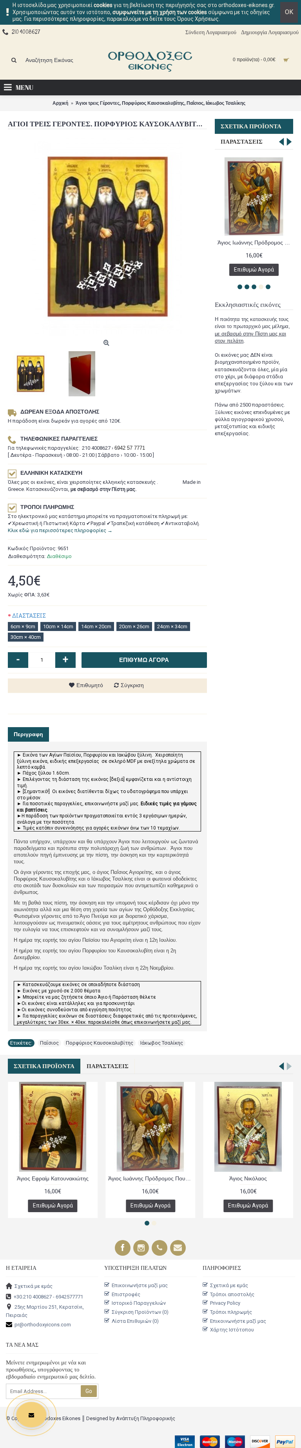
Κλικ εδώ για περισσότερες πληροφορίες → (60, 530)
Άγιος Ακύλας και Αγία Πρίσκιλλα (52, 1178)
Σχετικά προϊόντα (251, 126)
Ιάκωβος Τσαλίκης (161, 1043)
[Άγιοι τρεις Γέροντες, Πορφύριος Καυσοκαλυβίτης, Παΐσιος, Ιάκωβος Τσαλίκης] (107, 236)
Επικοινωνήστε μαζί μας (140, 1285)
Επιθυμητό (89, 685)
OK (289, 12)
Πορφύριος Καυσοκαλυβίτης (99, 1043)
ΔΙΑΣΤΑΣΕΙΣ (29, 615)
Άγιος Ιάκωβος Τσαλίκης (150, 1178)
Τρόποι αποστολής (232, 1294)
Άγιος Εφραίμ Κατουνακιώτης (248, 1178)
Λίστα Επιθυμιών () (135, 1321)
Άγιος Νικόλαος (254, 242)
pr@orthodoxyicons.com (43, 1324)
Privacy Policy (225, 1303)
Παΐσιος (49, 1043)
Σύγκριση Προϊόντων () (140, 1312)
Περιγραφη (28, 734)
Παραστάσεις (242, 142)
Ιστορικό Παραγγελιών (139, 1303)
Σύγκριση (132, 685)
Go (88, 1391)
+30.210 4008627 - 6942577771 (48, 1296)
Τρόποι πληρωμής (231, 1312)
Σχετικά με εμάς (34, 1286)
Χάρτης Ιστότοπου (232, 1330)
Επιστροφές (126, 1294)
